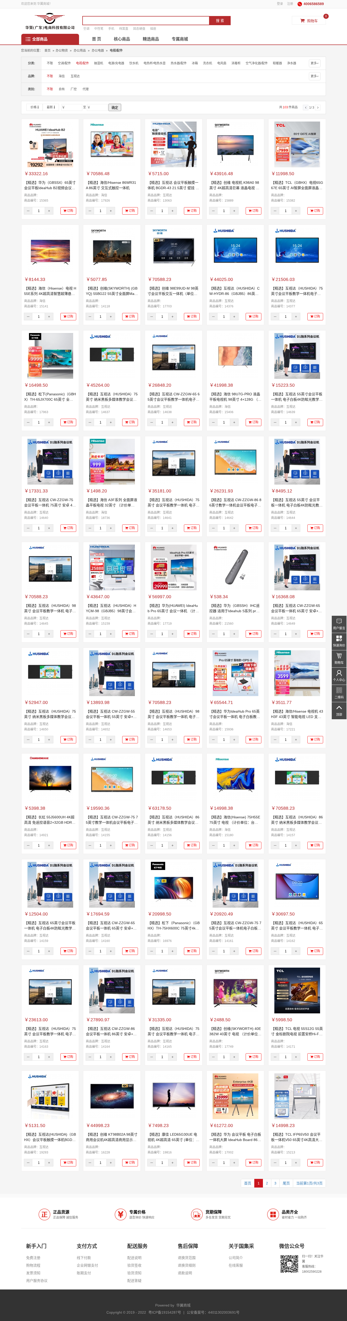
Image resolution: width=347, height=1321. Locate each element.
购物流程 (33, 1265)
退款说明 (185, 1273)
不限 (50, 63)
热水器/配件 (179, 63)
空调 (86, 29)
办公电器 (98, 50)
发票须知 (33, 1273)
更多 (314, 63)
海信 (62, 76)
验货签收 (134, 1265)
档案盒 (123, 29)
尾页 (286, 1183)
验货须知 (134, 1273)
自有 (62, 89)
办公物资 (62, 50)
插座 (153, 29)
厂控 (74, 89)
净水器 (291, 63)
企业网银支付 (87, 1265)
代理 (86, 89)
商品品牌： (31, 195)
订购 (69, 211)
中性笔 (98, 29)
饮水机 (133, 63)
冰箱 (195, 63)
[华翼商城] (50, 21)
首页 (47, 50)
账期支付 (84, 1273)
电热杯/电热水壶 (155, 63)
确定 (115, 108)
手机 (111, 29)
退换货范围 (187, 1258)
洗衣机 (207, 63)
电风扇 (221, 63)
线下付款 (84, 1258)
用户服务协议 (37, 1281)
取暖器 (277, 63)
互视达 (75, 76)
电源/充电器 (116, 63)
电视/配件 (116, 50)
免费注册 (33, 1258)
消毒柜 (236, 63)
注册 (290, 4)
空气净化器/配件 (257, 63)
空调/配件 (64, 63)
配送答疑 (134, 1281)
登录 (280, 4)
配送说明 (134, 1258)
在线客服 (236, 1265)
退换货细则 (187, 1265)
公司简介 (236, 1258)
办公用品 (80, 50)
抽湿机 (98, 63)
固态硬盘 (139, 29)
